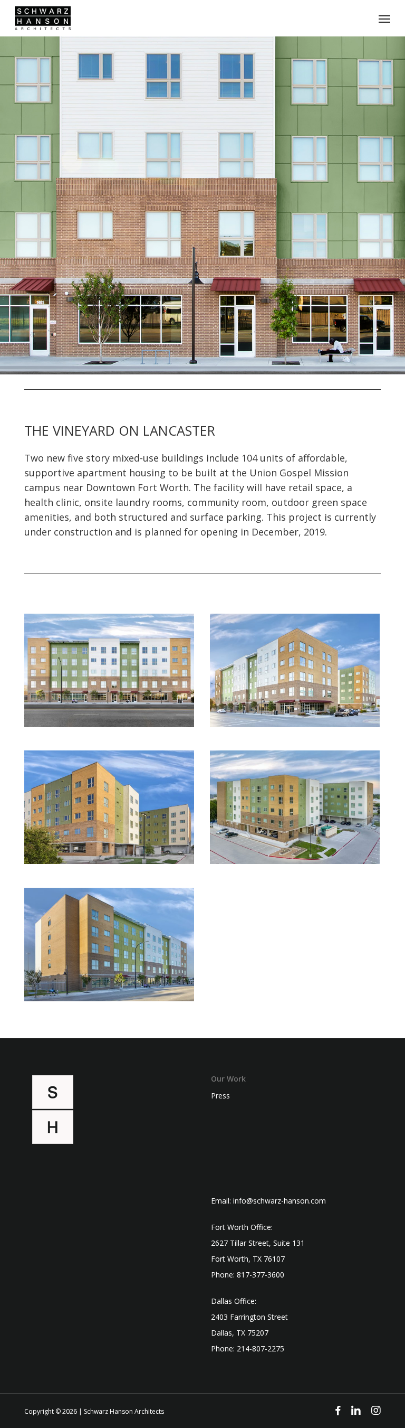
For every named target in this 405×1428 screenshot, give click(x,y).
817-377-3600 (260, 1275)
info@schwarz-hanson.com (279, 1201)
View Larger (111, 662)
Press (220, 1096)
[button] (384, 18)
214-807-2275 (260, 1349)
